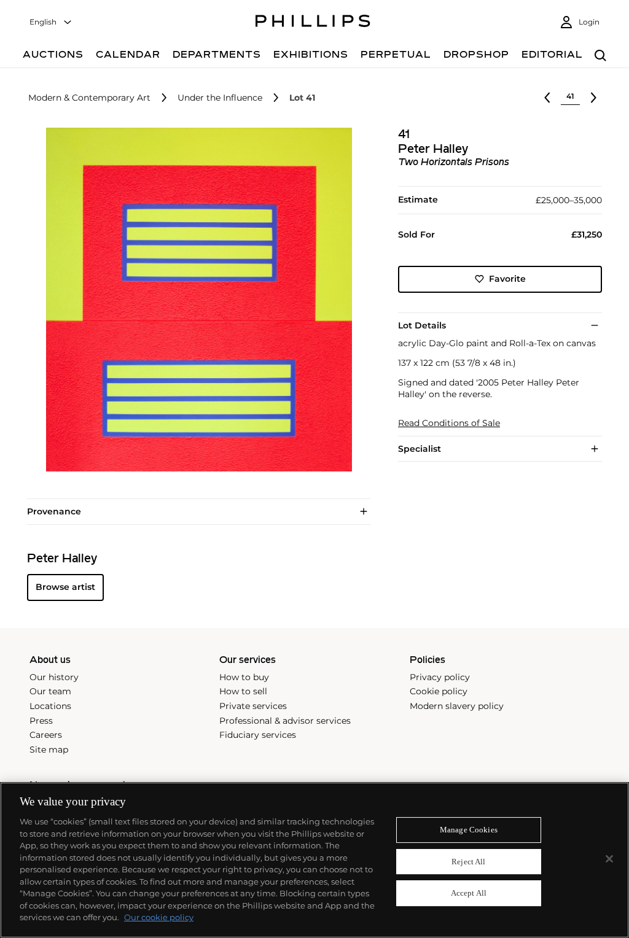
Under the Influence (220, 98)
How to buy (244, 677)
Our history (54, 677)
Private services (253, 705)
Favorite (507, 278)
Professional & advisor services (285, 720)
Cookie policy (438, 691)
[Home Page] (313, 23)
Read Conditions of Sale (449, 423)
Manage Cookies (469, 829)
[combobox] (50, 22)
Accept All (468, 893)
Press (41, 720)
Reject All (468, 861)
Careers (45, 734)
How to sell (243, 691)
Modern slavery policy (457, 705)
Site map (48, 749)
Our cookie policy (158, 917)
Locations (50, 705)
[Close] (609, 858)
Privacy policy (440, 677)
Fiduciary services (257, 734)
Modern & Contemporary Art (89, 98)
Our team (50, 691)
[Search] (600, 56)
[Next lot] (593, 97)
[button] (195, 299)
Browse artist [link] (65, 586)
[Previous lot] (547, 97)
